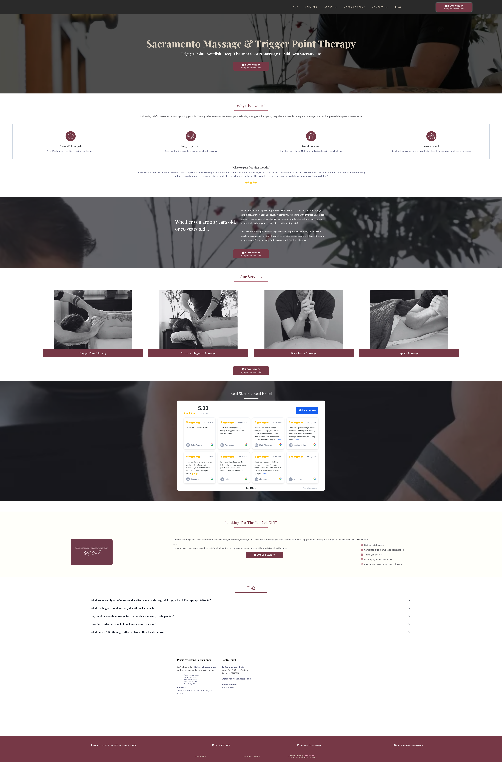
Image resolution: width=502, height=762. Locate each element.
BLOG (398, 7)
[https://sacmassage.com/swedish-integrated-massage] (198, 319)
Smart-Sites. (309, 755)
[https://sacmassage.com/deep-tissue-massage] (304, 319)
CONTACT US (380, 7)
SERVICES (311, 7)
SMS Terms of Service (251, 756)
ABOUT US (330, 7)
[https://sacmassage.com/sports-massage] (409, 319)
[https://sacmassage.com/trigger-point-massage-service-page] (93, 319)
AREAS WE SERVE (354, 7)
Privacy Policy (200, 756)
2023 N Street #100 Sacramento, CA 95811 (119, 745)
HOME (294, 7)
